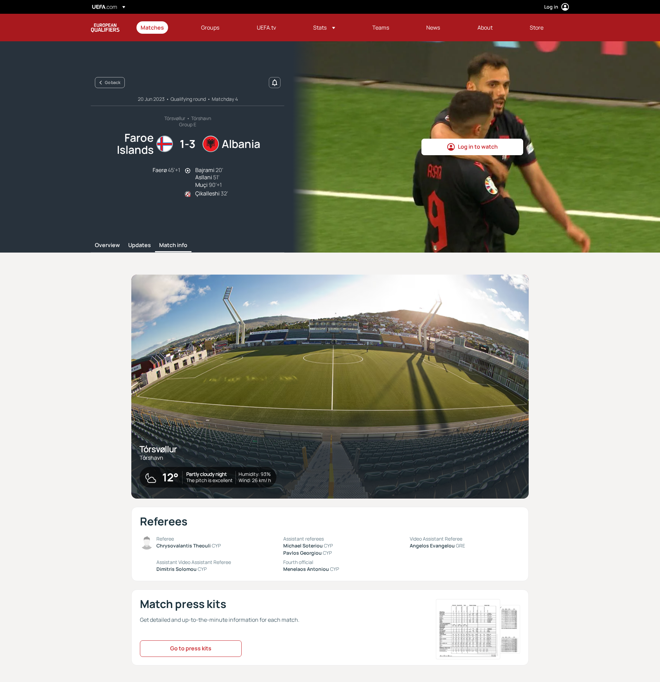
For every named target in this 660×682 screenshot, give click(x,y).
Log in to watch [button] (478, 146)
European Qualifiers (105, 27)
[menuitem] (162, 27)
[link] (152, 27)
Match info (173, 245)
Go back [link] (112, 82)
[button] (324, 27)
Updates (139, 245)
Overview (107, 245)
